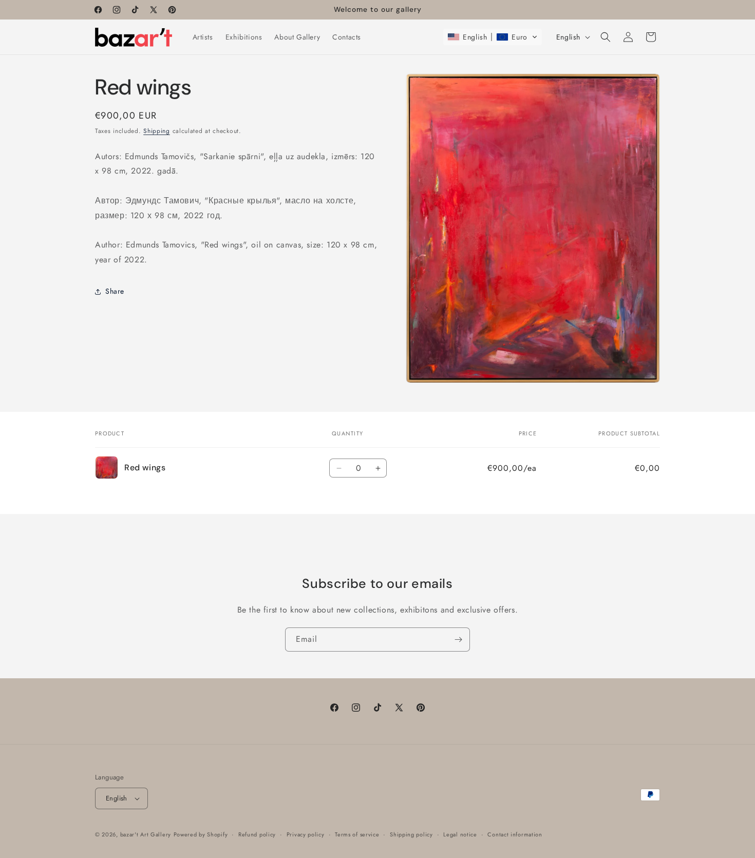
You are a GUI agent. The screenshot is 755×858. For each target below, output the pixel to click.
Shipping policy (411, 834)
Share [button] (114, 291)
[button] (492, 37)
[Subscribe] (458, 639)
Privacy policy (306, 834)
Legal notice (460, 834)
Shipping (156, 131)
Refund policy (257, 834)
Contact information (514, 834)
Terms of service (357, 834)
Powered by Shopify (201, 834)
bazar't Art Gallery (145, 834)
